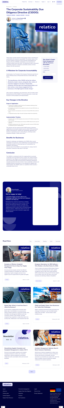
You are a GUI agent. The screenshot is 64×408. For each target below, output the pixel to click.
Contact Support (6, 395)
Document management (23, 389)
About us (5, 391)
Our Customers (21, 397)
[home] (5, 2)
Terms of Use (37, 391)
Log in (4, 389)
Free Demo (59, 1)
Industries (20, 393)
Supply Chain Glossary (8, 397)
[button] (31, 2)
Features (20, 395)
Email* (44, 72)
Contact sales (6, 393)
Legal (35, 389)
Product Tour (24, 1)
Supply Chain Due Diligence (24, 391)
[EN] (3, 407)
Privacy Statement (38, 393)
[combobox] (3, 407)
